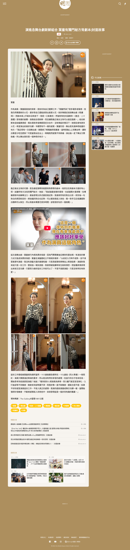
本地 (59, 34)
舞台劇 (23, 406)
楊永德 (57, 406)
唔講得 (15, 410)
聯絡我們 (74, 537)
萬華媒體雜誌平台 (84, 537)
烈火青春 (77, 406)
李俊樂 (66, 406)
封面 (23, 410)
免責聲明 (58, 537)
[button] (73, 43)
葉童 (14, 406)
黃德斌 (48, 406)
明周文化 (43, 537)
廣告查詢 (66, 537)
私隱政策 (50, 537)
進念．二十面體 (35, 406)
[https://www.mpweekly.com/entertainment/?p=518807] (61, 43)
